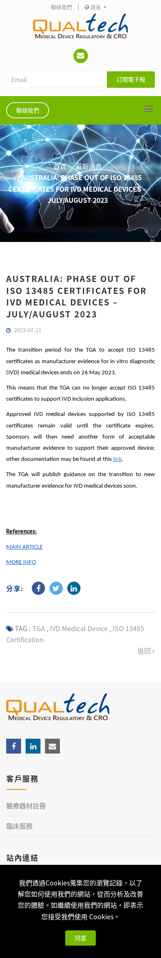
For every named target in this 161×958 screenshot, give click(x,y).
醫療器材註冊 (26, 805)
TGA (38, 628)
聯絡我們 (61, 7)
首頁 (59, 166)
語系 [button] (95, 7)
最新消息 (89, 166)
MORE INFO (21, 562)
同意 (80, 938)
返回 (144, 650)
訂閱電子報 (130, 79)
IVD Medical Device (78, 628)
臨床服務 (19, 826)
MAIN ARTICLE (24, 547)
